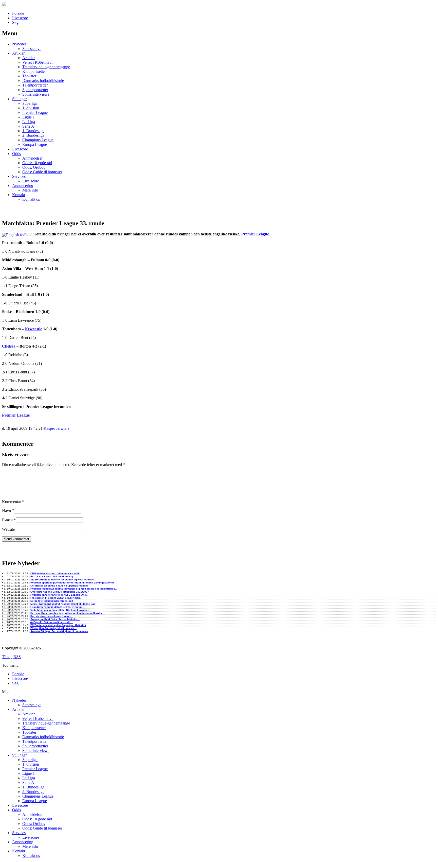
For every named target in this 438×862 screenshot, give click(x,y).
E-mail (7, 520)
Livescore (20, 18)
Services (19, 176)
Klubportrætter (34, 71)
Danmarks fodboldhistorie (43, 80)
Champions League (37, 140)
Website (8, 529)
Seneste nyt (31, 48)
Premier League (35, 112)
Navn (6, 510)
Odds (16, 153)
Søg (15, 22)
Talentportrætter (35, 85)
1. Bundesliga (33, 131)
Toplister (29, 76)
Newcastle (33, 329)
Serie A (28, 126)
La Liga (28, 121)
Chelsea (8, 346)
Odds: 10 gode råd (37, 163)
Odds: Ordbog (33, 167)
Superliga (30, 103)
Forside (18, 13)
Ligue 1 (28, 117)
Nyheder (19, 44)
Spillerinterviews (35, 94)
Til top (7, 656)
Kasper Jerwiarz (56, 428)
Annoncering (22, 185)
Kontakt (18, 195)
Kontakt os (31, 199)
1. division (30, 108)
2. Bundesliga (33, 135)
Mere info (30, 190)
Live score (30, 181)
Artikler (18, 53)
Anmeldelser (32, 158)
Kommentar (13, 501)
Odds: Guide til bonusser (42, 172)
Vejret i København (37, 62)
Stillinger (19, 99)
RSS (17, 656)
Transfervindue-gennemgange (46, 67)
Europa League (34, 144)
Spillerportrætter (35, 90)
